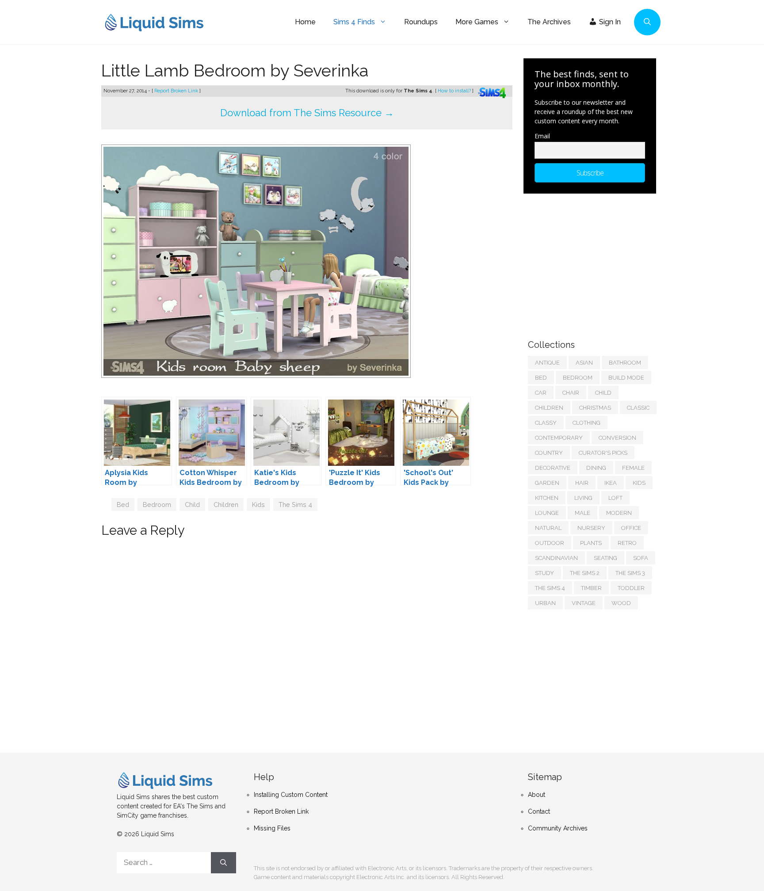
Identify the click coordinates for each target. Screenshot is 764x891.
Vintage (584, 603)
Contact (539, 811)
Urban (545, 603)
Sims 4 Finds (354, 22)
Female (633, 468)
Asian (584, 362)
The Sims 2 (585, 573)
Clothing (586, 422)
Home (305, 22)
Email (542, 136)
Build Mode (626, 377)
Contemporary (559, 437)
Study (544, 573)
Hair (581, 483)
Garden (547, 483)
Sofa (640, 558)
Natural (548, 528)
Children (226, 504)
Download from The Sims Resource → (307, 112)
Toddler (631, 588)
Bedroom (157, 504)
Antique (547, 362)
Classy (546, 422)
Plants (591, 543)
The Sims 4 (295, 504)
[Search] (223, 862)
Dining (596, 468)
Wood (621, 603)
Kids (258, 504)
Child (192, 504)
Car (540, 392)
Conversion (617, 437)
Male (582, 513)
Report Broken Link (176, 91)
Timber (591, 588)
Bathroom (625, 362)
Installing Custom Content (291, 794)
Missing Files (272, 828)
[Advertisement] (594, 262)
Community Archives (558, 828)
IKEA (610, 483)
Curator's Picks (603, 452)
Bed (123, 504)
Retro (627, 543)
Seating (605, 558)
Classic (638, 407)
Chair (570, 392)
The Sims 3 (630, 573)
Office (631, 528)
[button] (647, 22)
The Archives (549, 22)
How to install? (455, 91)
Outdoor (549, 543)
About (536, 794)
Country (549, 452)
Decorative (552, 468)
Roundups (421, 22)
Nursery (591, 528)
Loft (615, 498)
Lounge (547, 513)
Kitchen (546, 498)
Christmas (595, 407)
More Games (476, 22)
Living (583, 498)
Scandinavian (556, 558)
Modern (619, 513)
